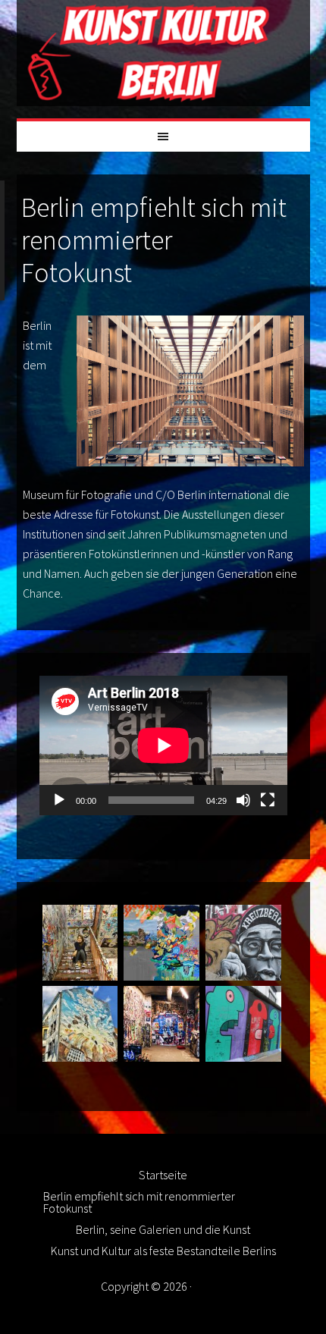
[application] (163, 745)
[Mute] (243, 800)
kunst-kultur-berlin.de (163, 53)
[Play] (59, 800)
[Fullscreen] (267, 800)
